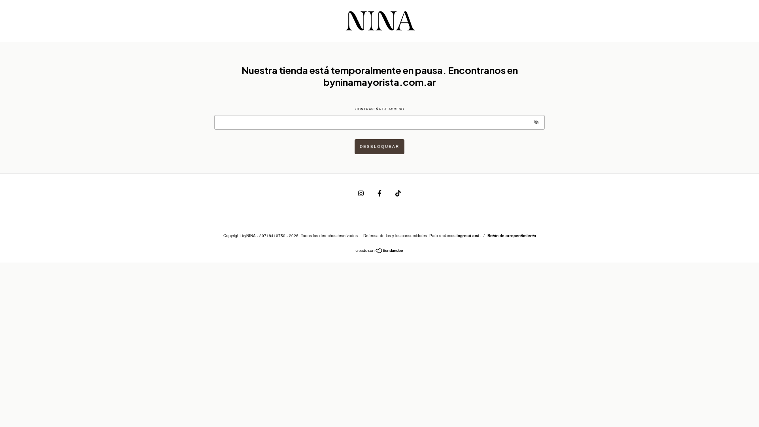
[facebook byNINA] (380, 192)
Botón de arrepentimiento (511, 235)
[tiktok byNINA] (398, 192)
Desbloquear (379, 146)
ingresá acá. (469, 235)
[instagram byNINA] (361, 192)
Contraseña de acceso (379, 109)
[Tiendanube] (379, 251)
